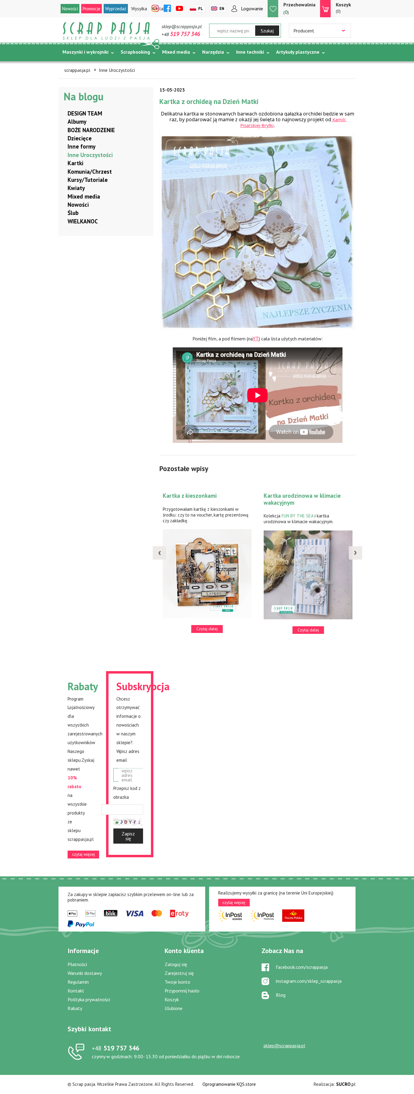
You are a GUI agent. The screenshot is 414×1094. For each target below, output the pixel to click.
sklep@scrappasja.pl (182, 26)
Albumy (77, 121)
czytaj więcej (83, 854)
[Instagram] (155, 9)
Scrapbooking (135, 52)
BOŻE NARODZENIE (91, 130)
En (221, 8)
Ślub (73, 212)
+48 (181, 34)
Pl (200, 8)
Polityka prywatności (89, 999)
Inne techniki (250, 52)
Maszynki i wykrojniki (85, 52)
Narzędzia (213, 52)
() (299, 8)
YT (256, 339)
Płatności (77, 964)
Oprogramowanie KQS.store (229, 1084)
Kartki (75, 163)
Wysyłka (139, 9)
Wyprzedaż (115, 9)
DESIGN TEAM (85, 113)
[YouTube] (179, 9)
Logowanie (252, 8)
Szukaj (267, 31)
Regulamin (78, 982)
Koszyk (172, 999)
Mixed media (176, 52)
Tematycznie (77, 67)
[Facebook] (167, 9)
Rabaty (75, 1008)
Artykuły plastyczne (297, 52)
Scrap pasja (106, 31)
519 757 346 (115, 1048)
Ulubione (173, 1008)
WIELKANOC (83, 221)
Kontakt (76, 991)
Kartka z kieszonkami (190, 495)
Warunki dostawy (85, 973)
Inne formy (81, 146)
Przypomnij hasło (182, 991)
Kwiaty (76, 188)
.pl (346, 1084)
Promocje (91, 9)
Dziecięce (80, 138)
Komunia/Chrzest (90, 171)
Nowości (70, 9)
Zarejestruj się (179, 973)
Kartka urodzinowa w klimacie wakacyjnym (302, 499)
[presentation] (159, 553)
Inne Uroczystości (90, 155)
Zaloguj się (176, 964)
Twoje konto (177, 982)
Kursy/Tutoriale (88, 179)
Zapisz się (128, 836)
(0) (343, 8)
